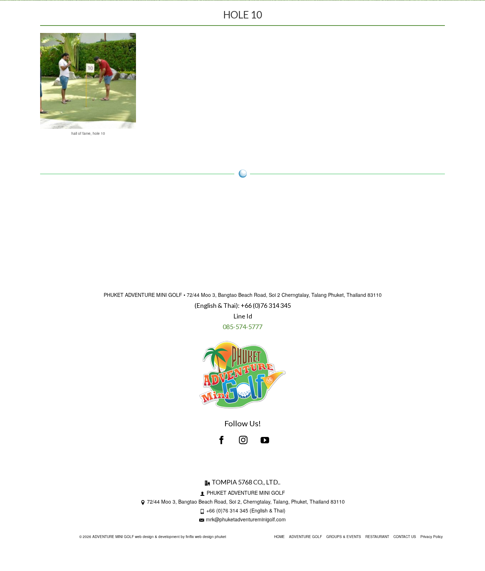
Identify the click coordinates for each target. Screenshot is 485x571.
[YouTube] (264, 440)
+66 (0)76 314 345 (266, 305)
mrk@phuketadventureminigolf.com (246, 519)
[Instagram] (243, 440)
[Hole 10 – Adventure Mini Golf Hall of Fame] (88, 81)
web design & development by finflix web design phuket (180, 536)
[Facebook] (221, 440)
